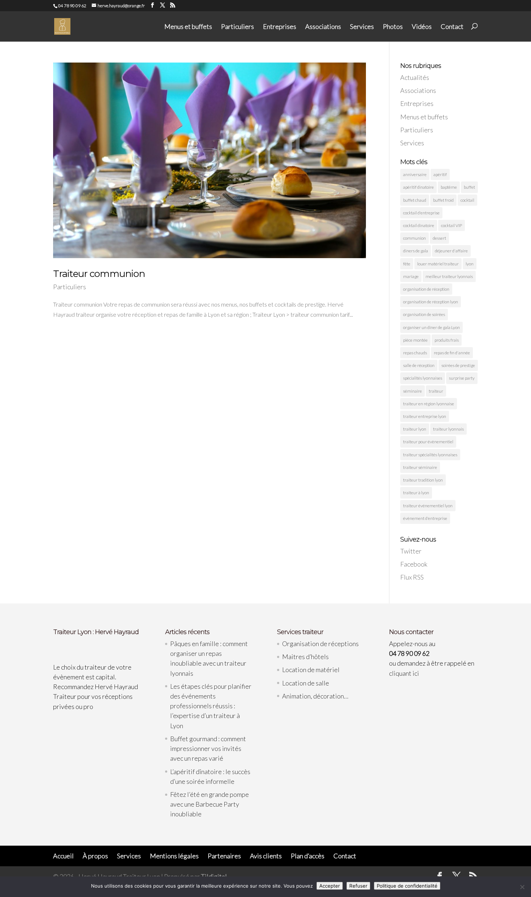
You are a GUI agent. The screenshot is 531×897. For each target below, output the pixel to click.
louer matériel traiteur (438, 263)
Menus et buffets (188, 26)
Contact (452, 26)
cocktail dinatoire (418, 225)
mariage (411, 276)
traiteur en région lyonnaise (428, 403)
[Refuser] (522, 886)
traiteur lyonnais (448, 429)
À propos (95, 856)
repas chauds (415, 352)
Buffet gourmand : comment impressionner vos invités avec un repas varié (208, 748)
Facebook (413, 564)
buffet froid (443, 200)
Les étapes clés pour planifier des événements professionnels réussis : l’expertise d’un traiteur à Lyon (210, 706)
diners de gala (415, 250)
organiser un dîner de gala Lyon (431, 327)
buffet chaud (414, 200)
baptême (449, 187)
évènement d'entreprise (425, 518)
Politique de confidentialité (407, 886)
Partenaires (224, 856)
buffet (469, 187)
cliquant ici (404, 673)
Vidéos (422, 26)
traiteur (436, 391)
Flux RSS (412, 577)
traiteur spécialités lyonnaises (430, 454)
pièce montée (415, 340)
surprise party (462, 378)
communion (414, 238)
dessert (439, 238)
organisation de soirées (424, 314)
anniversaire (415, 174)
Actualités (414, 77)
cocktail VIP (451, 225)
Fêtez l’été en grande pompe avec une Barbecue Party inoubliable (209, 804)
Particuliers (237, 26)
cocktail (467, 200)
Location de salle (305, 683)
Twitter (411, 551)
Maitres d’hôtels (305, 657)
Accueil (63, 856)
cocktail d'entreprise (421, 212)
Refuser (358, 886)
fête (406, 263)
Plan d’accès (307, 856)
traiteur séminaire (420, 467)
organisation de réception (426, 289)
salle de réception (419, 365)
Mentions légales (174, 856)
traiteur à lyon (416, 492)
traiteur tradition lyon (423, 480)
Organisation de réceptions (320, 644)
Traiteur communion (99, 273)
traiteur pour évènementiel (428, 441)
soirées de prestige (458, 365)
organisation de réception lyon (430, 301)
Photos (393, 26)
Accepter (329, 886)
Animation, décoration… (315, 696)
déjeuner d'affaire (451, 250)
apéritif (440, 174)
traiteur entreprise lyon (424, 416)
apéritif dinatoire (418, 187)
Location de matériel (311, 670)
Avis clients (266, 856)
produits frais (447, 340)
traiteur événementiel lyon (428, 505)
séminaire (412, 391)
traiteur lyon (414, 429)
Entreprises (279, 26)
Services (362, 26)
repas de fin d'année (452, 352)
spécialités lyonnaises (422, 378)
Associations (323, 26)
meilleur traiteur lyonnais (449, 276)
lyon (470, 263)
